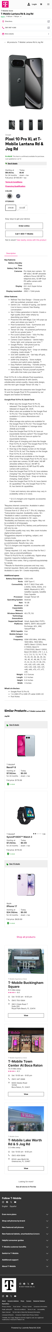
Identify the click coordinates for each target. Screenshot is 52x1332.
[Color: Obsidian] (9, 196)
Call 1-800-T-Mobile (24, 234)
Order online (24, 226)
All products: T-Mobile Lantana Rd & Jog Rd (25, 42)
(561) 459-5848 (18, 1155)
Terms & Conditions (13, 182)
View (26, 1015)
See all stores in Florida (26, 1187)
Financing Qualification (15, 186)
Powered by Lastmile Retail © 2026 (26, 1328)
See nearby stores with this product (31, 240)
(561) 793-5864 (18, 1000)
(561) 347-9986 (18, 1079)
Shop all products (26, 937)
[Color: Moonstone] (18, 196)
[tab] (11, 253)
